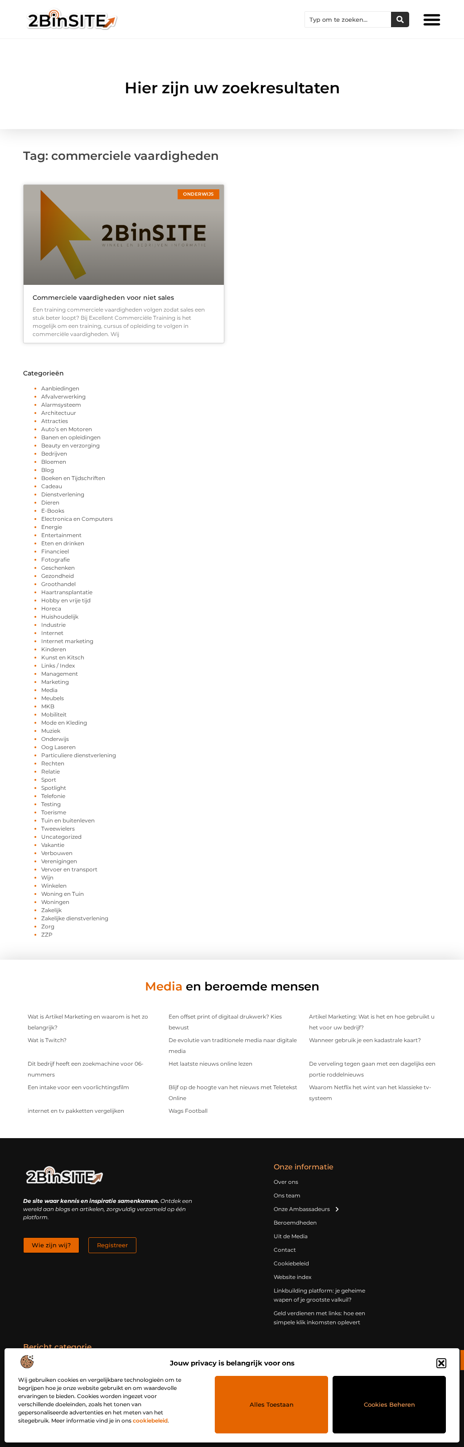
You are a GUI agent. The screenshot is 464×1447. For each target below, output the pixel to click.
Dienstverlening (62, 494)
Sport (48, 779)
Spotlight (53, 787)
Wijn (47, 877)
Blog (47, 469)
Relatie (50, 771)
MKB (47, 706)
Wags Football (188, 1110)
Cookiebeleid (291, 1263)
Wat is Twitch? (47, 1040)
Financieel (55, 551)
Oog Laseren (58, 747)
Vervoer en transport (69, 869)
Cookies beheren (389, 1404)
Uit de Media (291, 1236)
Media (49, 690)
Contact (285, 1249)
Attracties (54, 421)
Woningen (55, 902)
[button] (441, 1363)
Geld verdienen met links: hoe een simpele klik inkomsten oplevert (319, 1318)
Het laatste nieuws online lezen (210, 1063)
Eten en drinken (62, 543)
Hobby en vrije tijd (66, 600)
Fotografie (55, 559)
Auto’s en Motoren (66, 429)
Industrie (53, 624)
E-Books (52, 510)
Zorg (47, 926)
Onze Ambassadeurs (302, 1209)
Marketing (55, 681)
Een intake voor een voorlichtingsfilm (78, 1087)
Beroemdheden (295, 1222)
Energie (51, 527)
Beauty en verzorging (70, 445)
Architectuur (58, 412)
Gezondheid (57, 575)
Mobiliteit (54, 714)
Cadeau (51, 486)
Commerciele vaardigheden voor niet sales (103, 297)
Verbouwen (56, 853)
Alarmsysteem (61, 404)
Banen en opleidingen (71, 437)
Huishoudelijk (59, 616)
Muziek (50, 730)
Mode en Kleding (64, 722)
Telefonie (53, 796)
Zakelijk (51, 910)
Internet (52, 633)
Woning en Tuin (62, 893)
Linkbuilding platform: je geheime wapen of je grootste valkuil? (319, 1295)
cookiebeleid (150, 1420)
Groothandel (58, 584)
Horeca (51, 608)
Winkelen (54, 885)
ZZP (47, 934)
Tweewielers (58, 828)
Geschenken (58, 567)
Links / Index (58, 665)
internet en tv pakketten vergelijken (76, 1110)
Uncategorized (61, 836)
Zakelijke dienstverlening (74, 918)
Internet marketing (67, 641)
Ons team (287, 1195)
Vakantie (52, 844)
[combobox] (348, 19)
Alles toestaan (272, 1404)
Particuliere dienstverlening (78, 755)
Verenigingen (59, 861)
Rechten (52, 763)
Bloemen (53, 461)
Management (59, 673)
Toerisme (53, 812)
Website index (292, 1277)
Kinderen (53, 649)
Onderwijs (55, 739)
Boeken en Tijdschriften (73, 478)
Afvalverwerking (63, 396)
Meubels (52, 698)
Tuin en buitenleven (68, 820)
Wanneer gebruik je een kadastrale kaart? (365, 1040)
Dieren (50, 502)
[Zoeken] (400, 19)
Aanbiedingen (60, 388)
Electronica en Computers (77, 518)
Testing (51, 804)
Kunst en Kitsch (62, 657)
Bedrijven (54, 453)
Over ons (286, 1181)
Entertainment (61, 535)
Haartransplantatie (66, 592)
